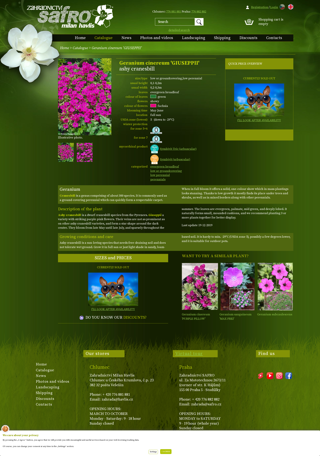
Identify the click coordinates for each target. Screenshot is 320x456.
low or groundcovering (166, 171)
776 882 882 (198, 12)
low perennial (160, 175)
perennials (158, 179)
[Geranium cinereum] (200, 286)
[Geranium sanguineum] (238, 286)
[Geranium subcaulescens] (275, 286)
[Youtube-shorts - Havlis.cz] (260, 377)
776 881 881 (173, 12)
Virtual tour (189, 353)
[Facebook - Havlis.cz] (288, 377)
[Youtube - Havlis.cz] (270, 377)
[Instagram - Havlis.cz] (279, 377)
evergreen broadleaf (164, 167)
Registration (259, 7)
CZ (281, 6)
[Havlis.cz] (70, 16)
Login (274, 7)
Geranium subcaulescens (274, 314)
